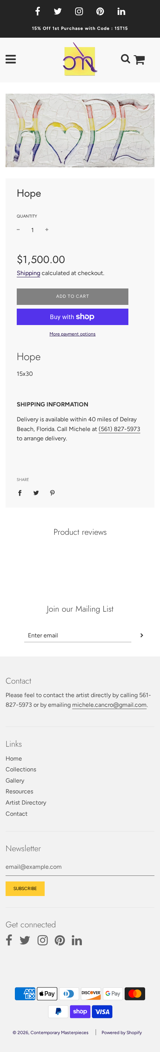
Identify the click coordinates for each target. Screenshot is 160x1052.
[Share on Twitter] (36, 492)
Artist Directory (26, 802)
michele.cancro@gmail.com (109, 704)
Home (14, 758)
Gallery (15, 780)
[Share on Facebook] (22, 492)
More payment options (72, 334)
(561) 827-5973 (119, 429)
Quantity (27, 216)
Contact (17, 813)
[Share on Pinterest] (52, 492)
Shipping (28, 273)
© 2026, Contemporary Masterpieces (51, 1032)
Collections (21, 769)
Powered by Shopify (122, 1032)
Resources (19, 791)
